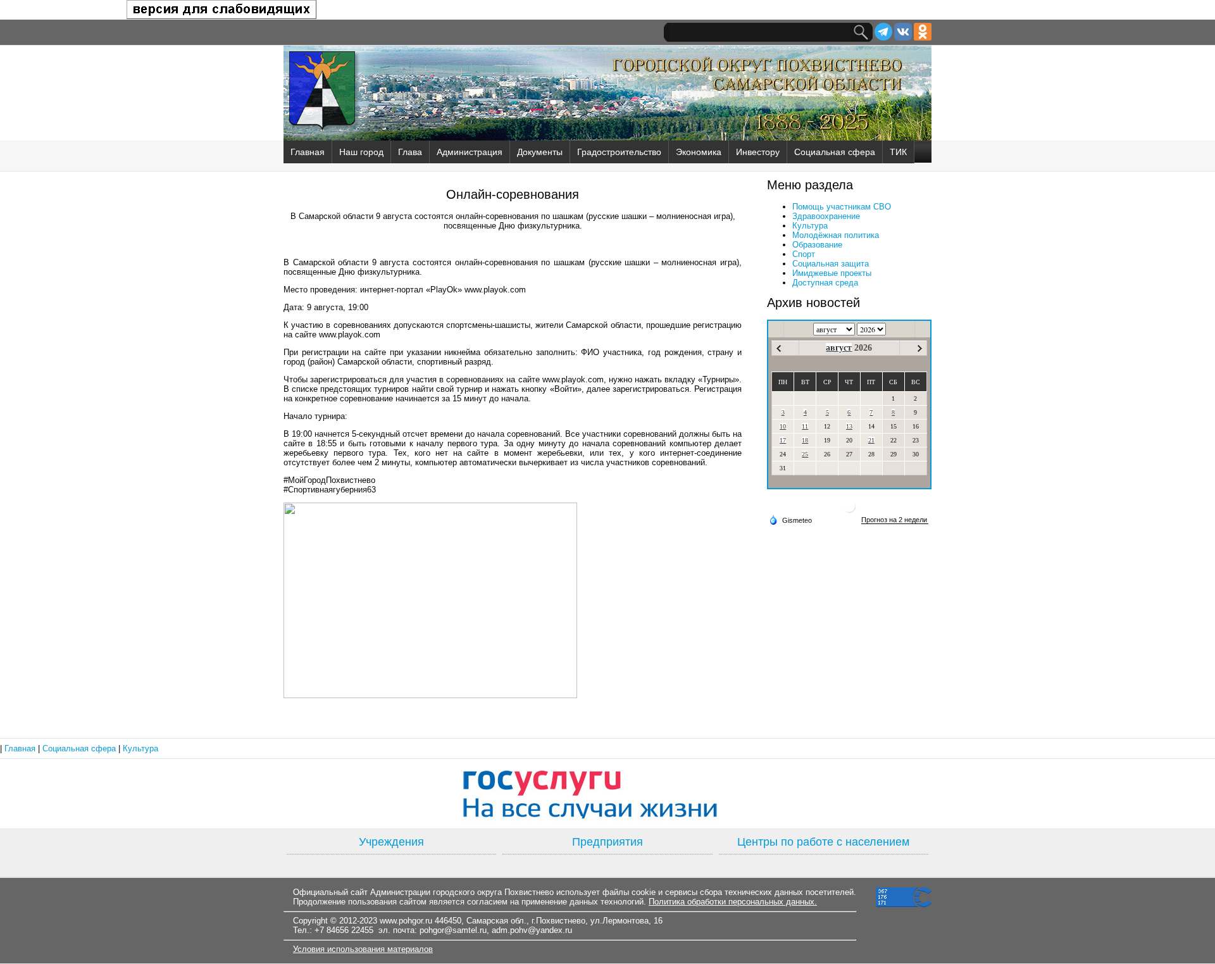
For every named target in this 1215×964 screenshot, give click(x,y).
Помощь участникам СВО (841, 206)
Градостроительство (619, 152)
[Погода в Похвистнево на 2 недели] (894, 520)
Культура (810, 225)
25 (805, 454)
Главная (307, 152)
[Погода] (790, 519)
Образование (817, 244)
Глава (410, 152)
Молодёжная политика (835, 235)
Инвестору (758, 152)
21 (871, 440)
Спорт (803, 254)
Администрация (469, 152)
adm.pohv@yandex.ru (532, 930)
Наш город (361, 152)
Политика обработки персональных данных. (733, 901)
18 (805, 440)
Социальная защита (830, 263)
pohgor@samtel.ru (453, 930)
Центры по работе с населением (823, 842)
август (839, 348)
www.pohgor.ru (406, 920)
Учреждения (391, 842)
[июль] (778, 348)
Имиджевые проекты (831, 273)
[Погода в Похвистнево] (849, 511)
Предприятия (607, 842)
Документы (540, 152)
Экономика (698, 152)
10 (783, 426)
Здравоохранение (826, 216)
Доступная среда (825, 282)
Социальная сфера (834, 152)
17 (783, 440)
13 (849, 426)
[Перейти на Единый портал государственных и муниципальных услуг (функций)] (608, 793)
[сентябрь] (920, 348)
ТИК (898, 152)
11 (805, 426)
